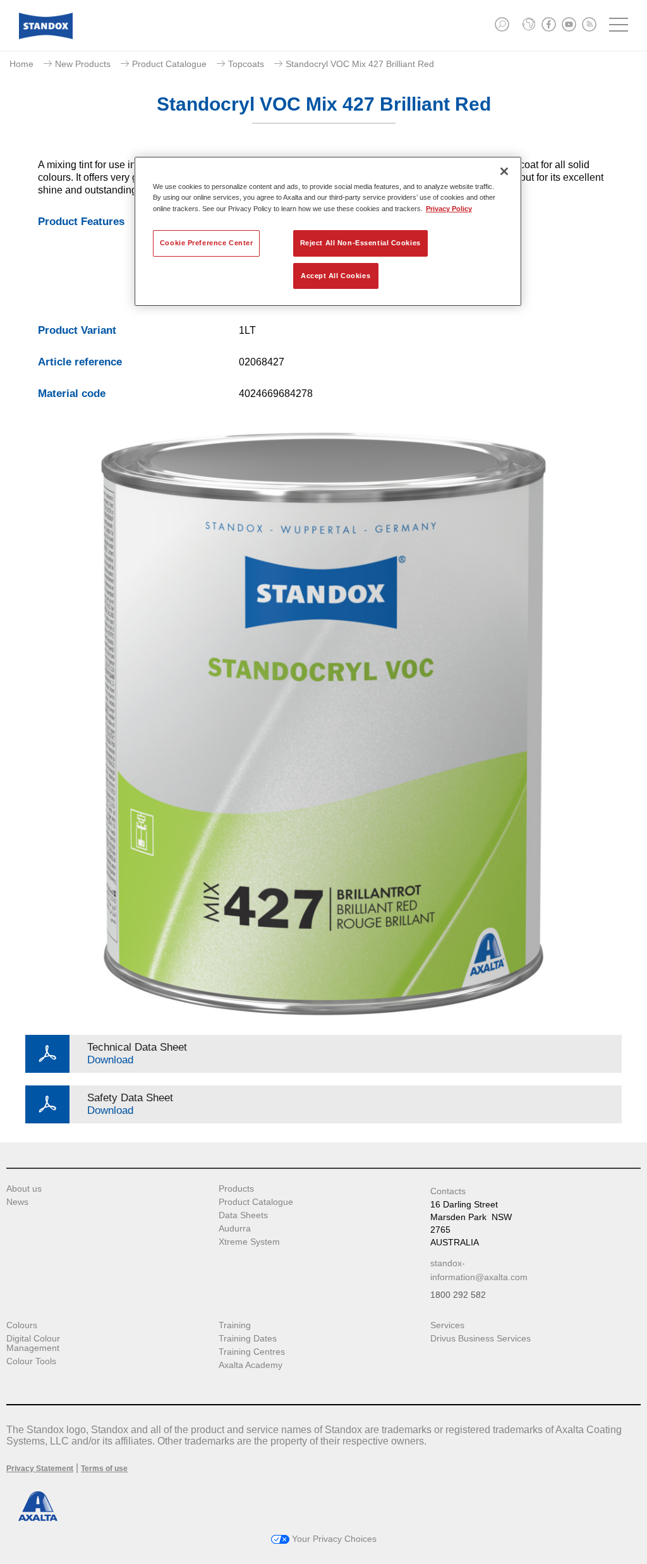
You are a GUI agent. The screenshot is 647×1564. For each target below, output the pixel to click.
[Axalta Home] (46, 36)
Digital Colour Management (33, 1343)
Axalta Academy (250, 1365)
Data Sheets (243, 1215)
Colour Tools (31, 1361)
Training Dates (248, 1338)
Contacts (448, 1191)
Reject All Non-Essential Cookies (360, 243)
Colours (21, 1325)
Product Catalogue (169, 64)
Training (235, 1325)
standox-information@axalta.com (479, 1270)
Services (447, 1325)
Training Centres (252, 1352)
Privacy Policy (449, 208)
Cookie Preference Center (206, 243)
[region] (328, 231)
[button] (502, 24)
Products (236, 1189)
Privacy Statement (39, 1468)
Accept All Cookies (335, 275)
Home (21, 64)
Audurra (235, 1228)
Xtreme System (249, 1242)
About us (24, 1189)
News (17, 1202)
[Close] (504, 171)
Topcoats (246, 64)
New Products (83, 64)
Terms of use (104, 1468)
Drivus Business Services (480, 1338)
